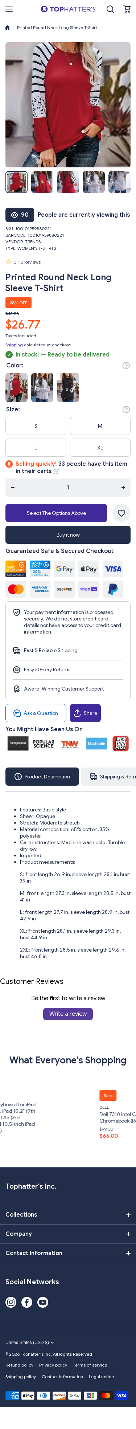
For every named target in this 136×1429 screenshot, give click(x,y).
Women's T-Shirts (36, 248)
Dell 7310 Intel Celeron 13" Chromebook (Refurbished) (86, 1117)
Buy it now (68, 535)
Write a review (68, 1014)
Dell (60, 1107)
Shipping (14, 344)
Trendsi (33, 241)
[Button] (126, 365)
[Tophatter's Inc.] (68, 9)
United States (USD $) (27, 1342)
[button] (127, 9)
